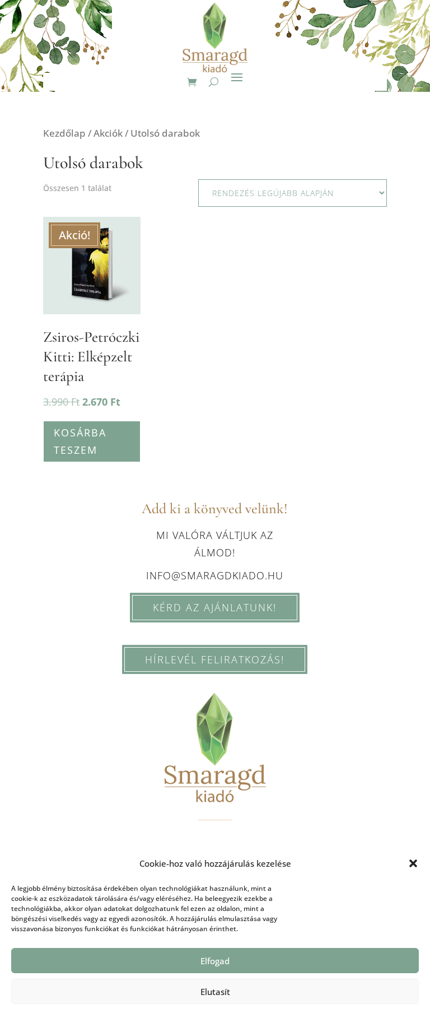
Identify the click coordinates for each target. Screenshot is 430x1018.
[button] (413, 863)
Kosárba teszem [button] (80, 441)
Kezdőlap (64, 133)
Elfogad (215, 960)
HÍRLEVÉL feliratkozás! (214, 659)
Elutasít (215, 991)
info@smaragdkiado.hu (214, 575)
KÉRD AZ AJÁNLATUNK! (215, 607)
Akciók (108, 133)
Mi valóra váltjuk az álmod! (214, 543)
